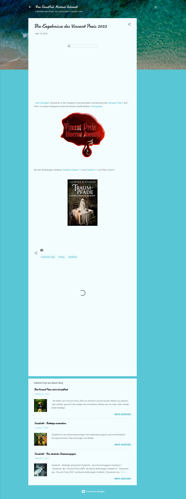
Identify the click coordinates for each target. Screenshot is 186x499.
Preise (62, 257)
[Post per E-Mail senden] (41, 251)
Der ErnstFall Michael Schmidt (56, 6)
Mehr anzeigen (123, 414)
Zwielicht (72, 257)
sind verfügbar (42, 103)
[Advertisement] (148, 61)
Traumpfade (96, 106)
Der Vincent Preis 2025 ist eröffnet (51, 389)
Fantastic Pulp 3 (115, 103)
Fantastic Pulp (48, 257)
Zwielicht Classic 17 (72, 170)
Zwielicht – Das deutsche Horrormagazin (55, 454)
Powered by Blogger (95, 491)
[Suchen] (156, 7)
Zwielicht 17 (92, 170)
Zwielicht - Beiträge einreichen (50, 423)
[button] (129, 24)
